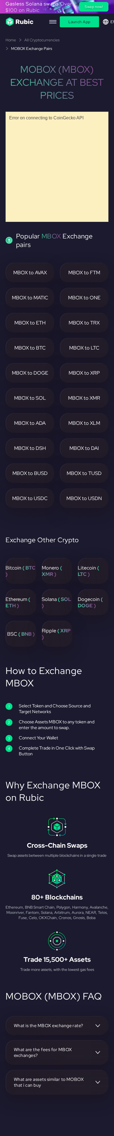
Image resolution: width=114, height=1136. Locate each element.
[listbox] (57, 7)
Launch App (79, 21)
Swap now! (94, 6)
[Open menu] (52, 21)
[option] (57, 7)
